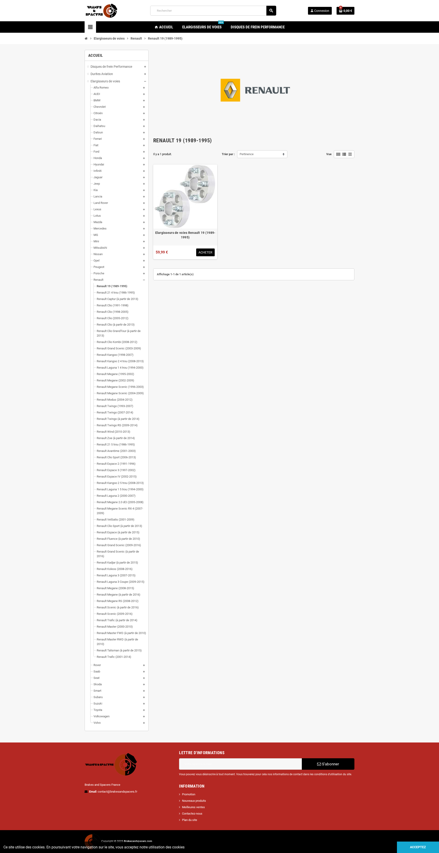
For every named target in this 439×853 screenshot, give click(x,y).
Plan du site (189, 820)
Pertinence (247, 154)
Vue (329, 154)
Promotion (188, 794)
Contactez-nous (192, 813)
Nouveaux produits (194, 800)
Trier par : (228, 154)
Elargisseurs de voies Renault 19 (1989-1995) (185, 235)
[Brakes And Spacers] (102, 10)
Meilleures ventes (193, 807)
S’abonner (330, 764)
